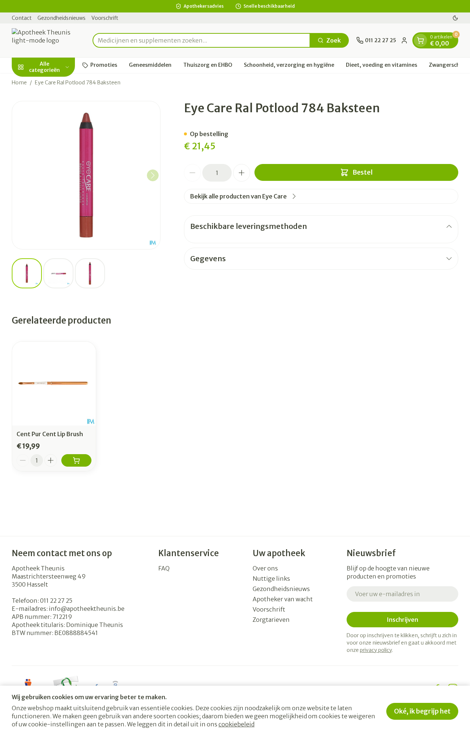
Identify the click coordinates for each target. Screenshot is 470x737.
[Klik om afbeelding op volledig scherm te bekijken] (86, 175)
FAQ (164, 568)
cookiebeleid (236, 724)
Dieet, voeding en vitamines (381, 65)
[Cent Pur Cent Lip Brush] (54, 383)
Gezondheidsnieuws (61, 18)
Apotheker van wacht (283, 599)
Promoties (103, 65)
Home (19, 82)
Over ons (265, 568)
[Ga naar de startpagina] (48, 40)
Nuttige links (271, 578)
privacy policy (376, 650)
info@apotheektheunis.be (86, 608)
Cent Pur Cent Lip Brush (50, 434)
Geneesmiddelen (150, 65)
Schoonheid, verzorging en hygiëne (289, 65)
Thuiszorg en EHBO (207, 65)
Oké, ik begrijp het (422, 711)
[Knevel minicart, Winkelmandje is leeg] (420, 40)
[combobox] (201, 40)
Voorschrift (104, 18)
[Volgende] (153, 175)
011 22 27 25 (56, 600)
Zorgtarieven (271, 619)
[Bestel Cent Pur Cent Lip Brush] (76, 460)
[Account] (404, 40)
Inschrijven (402, 619)
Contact (22, 18)
